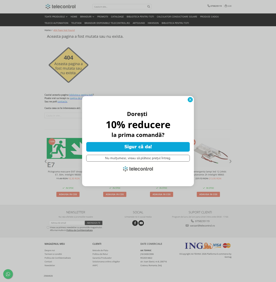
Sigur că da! (138, 146)
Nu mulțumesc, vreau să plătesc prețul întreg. (138, 158)
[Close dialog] (190, 99)
